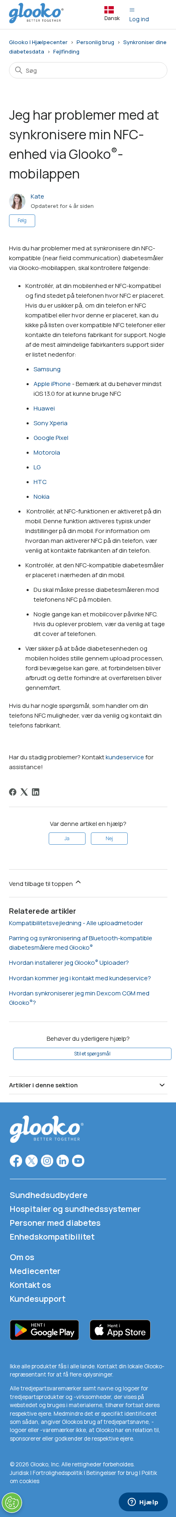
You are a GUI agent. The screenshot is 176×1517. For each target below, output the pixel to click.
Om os (22, 1257)
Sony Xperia (51, 423)
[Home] (36, 21)
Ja (67, 838)
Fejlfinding (66, 51)
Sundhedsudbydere (49, 1194)
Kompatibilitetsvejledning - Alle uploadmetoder (76, 923)
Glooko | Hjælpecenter (38, 42)
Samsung (47, 369)
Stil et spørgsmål (92, 1053)
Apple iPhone (52, 383)
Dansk (112, 18)
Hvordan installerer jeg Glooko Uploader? (69, 962)
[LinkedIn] (35, 792)
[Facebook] (12, 792)
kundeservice (125, 757)
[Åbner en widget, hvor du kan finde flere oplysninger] (143, 1502)
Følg (22, 220)
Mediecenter (35, 1270)
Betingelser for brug (112, 1473)
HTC (40, 481)
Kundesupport (37, 1298)
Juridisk (20, 1473)
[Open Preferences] (12, 1502)
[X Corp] (24, 792)
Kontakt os (30, 1284)
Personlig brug (95, 42)
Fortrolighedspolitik (58, 1473)
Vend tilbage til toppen (41, 883)
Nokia (42, 496)
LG (37, 467)
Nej (109, 838)
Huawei (44, 408)
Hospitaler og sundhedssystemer (75, 1208)
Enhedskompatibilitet (52, 1236)
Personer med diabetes (55, 1222)
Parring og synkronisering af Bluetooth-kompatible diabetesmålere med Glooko (80, 943)
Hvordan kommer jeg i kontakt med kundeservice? (80, 978)
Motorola (47, 452)
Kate (37, 196)
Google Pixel (51, 437)
